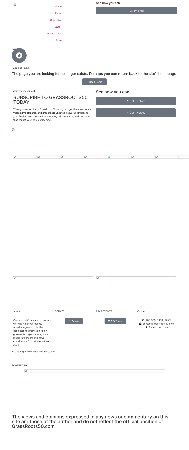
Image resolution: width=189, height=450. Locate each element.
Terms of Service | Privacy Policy (30, 357)
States (58, 26)
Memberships (54, 33)
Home (58, 6)
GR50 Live (56, 19)
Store (59, 40)
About (58, 13)
